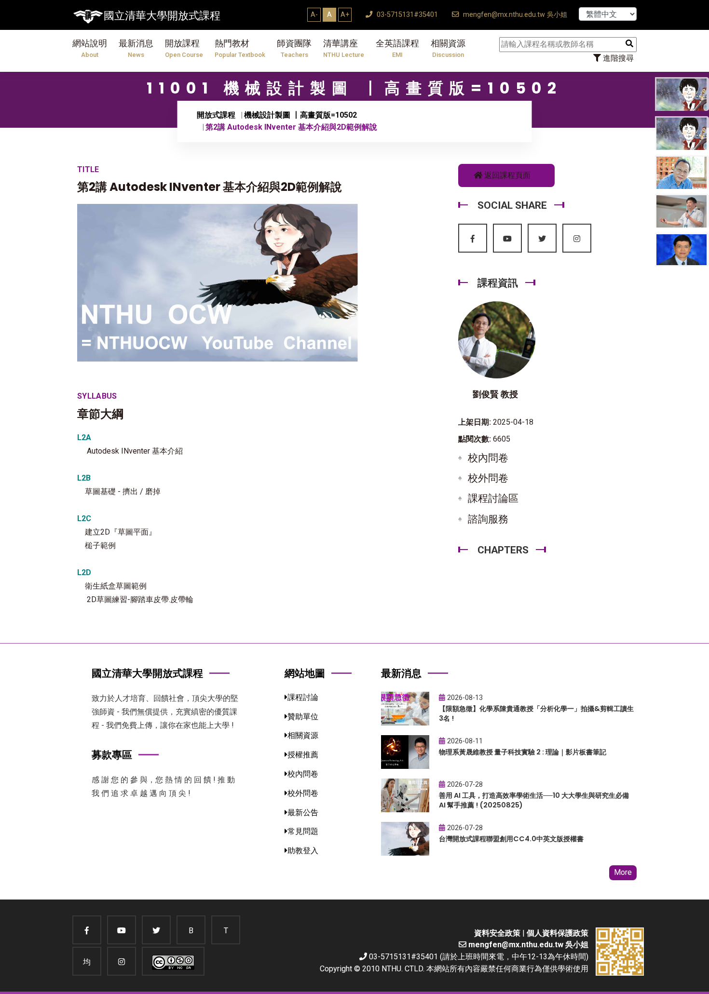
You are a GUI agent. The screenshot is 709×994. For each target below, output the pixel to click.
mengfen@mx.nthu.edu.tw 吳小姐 (514, 15)
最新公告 (302, 812)
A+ (345, 14)
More (623, 872)
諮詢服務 (488, 519)
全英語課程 (397, 48)
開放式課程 (216, 115)
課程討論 (302, 697)
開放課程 (184, 48)
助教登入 (302, 850)
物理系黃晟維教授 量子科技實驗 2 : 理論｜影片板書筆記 (522, 752)
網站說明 (89, 48)
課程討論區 (493, 498)
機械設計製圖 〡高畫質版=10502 (300, 115)
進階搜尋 (617, 58)
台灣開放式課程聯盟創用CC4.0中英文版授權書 (511, 839)
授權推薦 (302, 754)
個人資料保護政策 (557, 933)
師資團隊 (294, 48)
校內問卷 (488, 458)
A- (314, 14)
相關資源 (448, 48)
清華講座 (343, 48)
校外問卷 (488, 478)
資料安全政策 (497, 933)
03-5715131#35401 (406, 15)
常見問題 (302, 831)
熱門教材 (240, 48)
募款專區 (112, 755)
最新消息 (136, 48)
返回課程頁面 (506, 175)
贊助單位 (302, 716)
